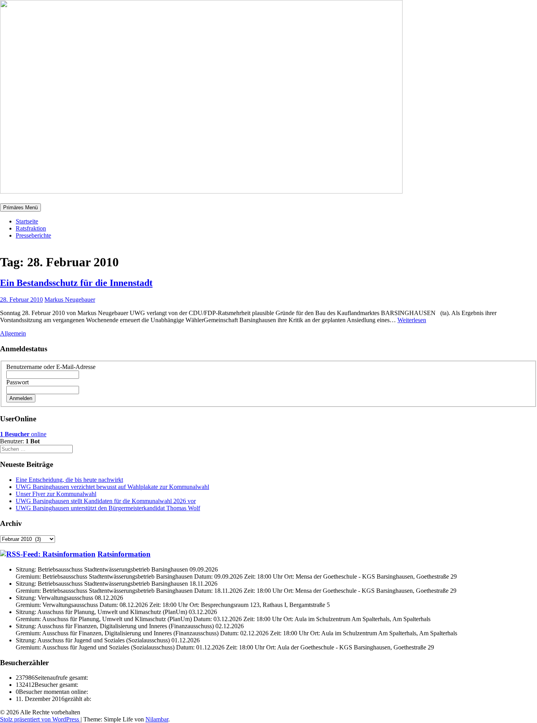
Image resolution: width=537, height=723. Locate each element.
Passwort (17, 382)
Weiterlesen (411, 320)
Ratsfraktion (31, 228)
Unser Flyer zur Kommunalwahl (56, 494)
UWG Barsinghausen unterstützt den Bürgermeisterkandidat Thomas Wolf (108, 508)
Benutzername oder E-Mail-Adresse (51, 366)
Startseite (27, 221)
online (23, 434)
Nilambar (156, 719)
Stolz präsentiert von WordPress (40, 719)
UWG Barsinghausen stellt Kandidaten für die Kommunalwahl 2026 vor (106, 501)
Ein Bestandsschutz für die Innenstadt (76, 283)
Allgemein (13, 333)
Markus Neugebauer (69, 299)
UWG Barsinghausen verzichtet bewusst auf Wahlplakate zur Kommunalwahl (112, 486)
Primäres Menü (20, 207)
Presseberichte (33, 235)
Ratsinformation (124, 554)
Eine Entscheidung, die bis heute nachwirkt (69, 479)
